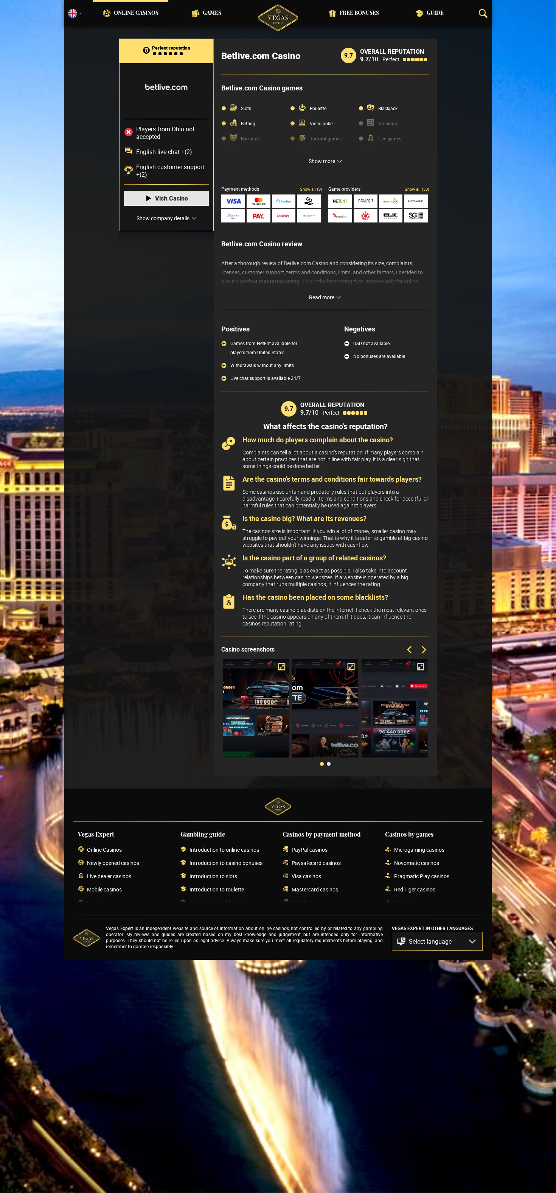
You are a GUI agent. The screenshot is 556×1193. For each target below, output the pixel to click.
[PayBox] (284, 201)
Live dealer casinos (109, 876)
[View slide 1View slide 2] (325, 714)
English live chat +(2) (164, 152)
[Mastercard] (258, 201)
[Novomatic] (416, 201)
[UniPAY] (284, 215)
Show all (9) (311, 189)
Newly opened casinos (113, 862)
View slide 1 (321, 764)
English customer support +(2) (170, 170)
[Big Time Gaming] (365, 215)
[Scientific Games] (416, 215)
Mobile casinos (104, 889)
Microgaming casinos (419, 849)
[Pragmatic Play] (391, 201)
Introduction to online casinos (224, 849)
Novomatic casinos (416, 862)
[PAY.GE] (258, 215)
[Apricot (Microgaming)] (340, 215)
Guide (435, 13)
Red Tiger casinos (414, 889)
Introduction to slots (213, 876)
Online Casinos (136, 13)
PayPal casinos (310, 849)
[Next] (423, 650)
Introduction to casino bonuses (225, 862)
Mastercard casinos (315, 889)
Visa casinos (306, 876)
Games (212, 13)
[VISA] (233, 201)
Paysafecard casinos (316, 862)
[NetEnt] (340, 201)
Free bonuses (359, 13)
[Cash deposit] (309, 201)
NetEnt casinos (412, 902)
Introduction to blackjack (218, 902)
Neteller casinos (310, 902)
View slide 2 (328, 764)
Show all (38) (417, 189)
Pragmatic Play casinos (421, 876)
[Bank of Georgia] (309, 215)
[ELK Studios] (391, 215)
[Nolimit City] (365, 201)
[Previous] (410, 650)
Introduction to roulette (216, 889)
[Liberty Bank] (233, 215)
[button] (437, 941)
